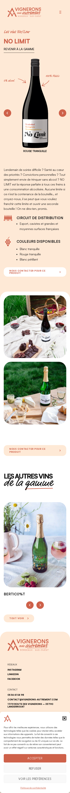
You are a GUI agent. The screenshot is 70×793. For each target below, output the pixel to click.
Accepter (35, 758)
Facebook (13, 679)
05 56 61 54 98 (15, 695)
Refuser (35, 768)
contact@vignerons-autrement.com (32, 699)
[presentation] (7, 113)
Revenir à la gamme (19, 49)
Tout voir (16, 618)
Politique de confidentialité (33, 787)
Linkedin (13, 674)
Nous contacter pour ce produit (27, 271)
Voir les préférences (34, 779)
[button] (64, 718)
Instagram (14, 670)
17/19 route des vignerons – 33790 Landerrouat (30, 705)
